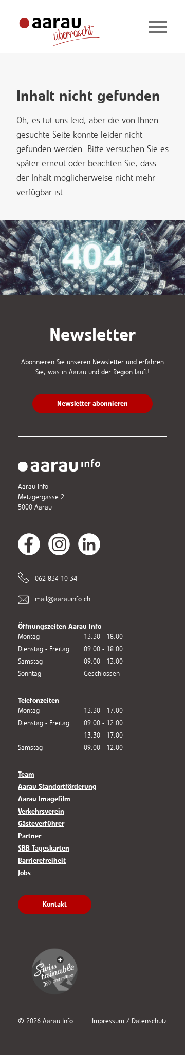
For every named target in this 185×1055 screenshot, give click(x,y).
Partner (29, 836)
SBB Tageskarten (43, 848)
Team (26, 774)
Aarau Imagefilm (44, 799)
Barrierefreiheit (42, 860)
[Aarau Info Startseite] (67, 28)
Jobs (24, 873)
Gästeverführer (41, 823)
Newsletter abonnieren (92, 403)
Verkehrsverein (41, 811)
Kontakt (55, 904)
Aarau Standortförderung (57, 786)
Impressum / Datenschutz (129, 1020)
